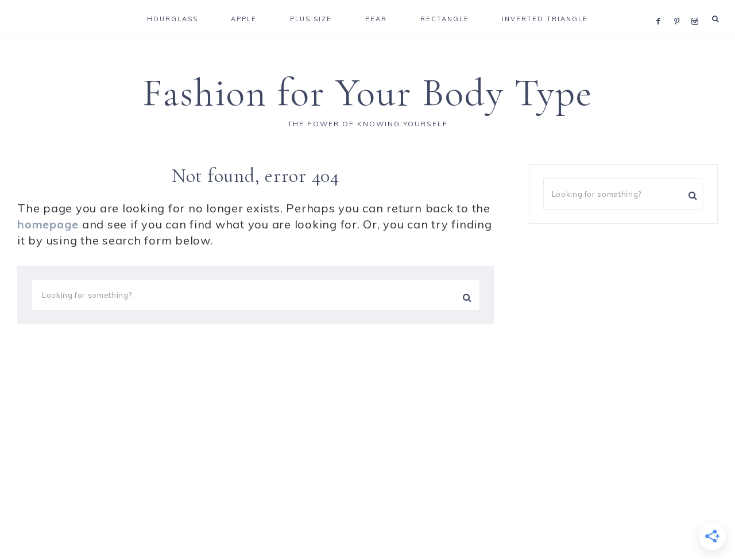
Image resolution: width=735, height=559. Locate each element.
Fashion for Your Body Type (367, 93)
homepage (48, 224)
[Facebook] (661, 7)
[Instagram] (697, 7)
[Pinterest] (679, 7)
